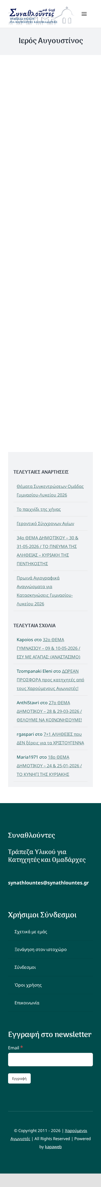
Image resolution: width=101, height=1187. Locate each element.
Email (15, 1048)
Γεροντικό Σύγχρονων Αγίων (45, 523)
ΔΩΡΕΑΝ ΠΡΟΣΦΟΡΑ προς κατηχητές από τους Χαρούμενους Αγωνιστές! (50, 679)
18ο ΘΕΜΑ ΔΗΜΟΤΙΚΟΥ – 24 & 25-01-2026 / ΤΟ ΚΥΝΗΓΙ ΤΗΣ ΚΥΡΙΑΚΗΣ (49, 765)
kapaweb (53, 1146)
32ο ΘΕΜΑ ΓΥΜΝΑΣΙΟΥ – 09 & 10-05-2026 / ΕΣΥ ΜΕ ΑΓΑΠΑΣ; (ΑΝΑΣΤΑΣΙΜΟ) (48, 648)
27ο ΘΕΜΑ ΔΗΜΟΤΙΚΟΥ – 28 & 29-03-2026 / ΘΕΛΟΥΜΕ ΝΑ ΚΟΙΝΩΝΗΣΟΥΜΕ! (49, 711)
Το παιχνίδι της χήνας (39, 509)
